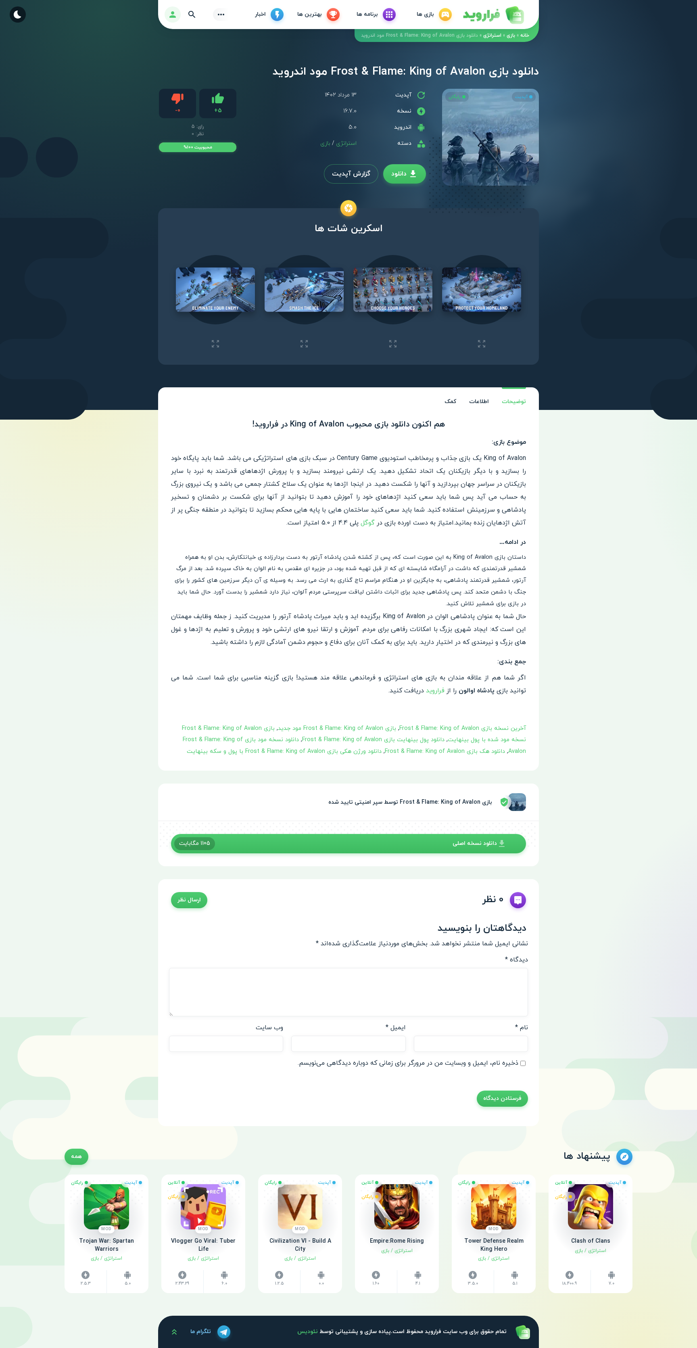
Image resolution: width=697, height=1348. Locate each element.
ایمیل (396, 1027)
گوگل (368, 522)
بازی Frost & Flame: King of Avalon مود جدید (337, 728)
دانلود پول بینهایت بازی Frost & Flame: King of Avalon (373, 740)
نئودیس (307, 1331)
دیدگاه (516, 959)
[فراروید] (492, 14)
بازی (511, 35)
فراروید (435, 690)
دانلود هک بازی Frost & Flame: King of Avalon (445, 751)
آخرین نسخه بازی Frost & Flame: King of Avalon (462, 728)
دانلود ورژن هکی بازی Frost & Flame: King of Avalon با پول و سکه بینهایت (284, 751)
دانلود (399, 173)
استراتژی (492, 35)
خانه (524, 35)
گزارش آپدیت (351, 173)
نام (521, 1027)
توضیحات (514, 401)
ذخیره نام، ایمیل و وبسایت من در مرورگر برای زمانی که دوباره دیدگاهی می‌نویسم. (408, 1063)
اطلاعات (479, 401)
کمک (450, 401)
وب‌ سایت (269, 1027)
